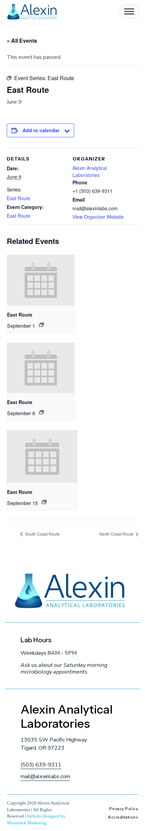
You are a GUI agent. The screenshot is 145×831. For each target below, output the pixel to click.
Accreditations (123, 817)
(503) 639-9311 (41, 764)
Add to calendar (41, 130)
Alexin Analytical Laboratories (89, 171)
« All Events (22, 40)
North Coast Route (117, 534)
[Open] (129, 11)
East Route (18, 198)
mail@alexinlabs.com (45, 776)
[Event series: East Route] (41, 325)
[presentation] (41, 280)
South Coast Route (42, 534)
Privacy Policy (123, 808)
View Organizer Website (98, 216)
